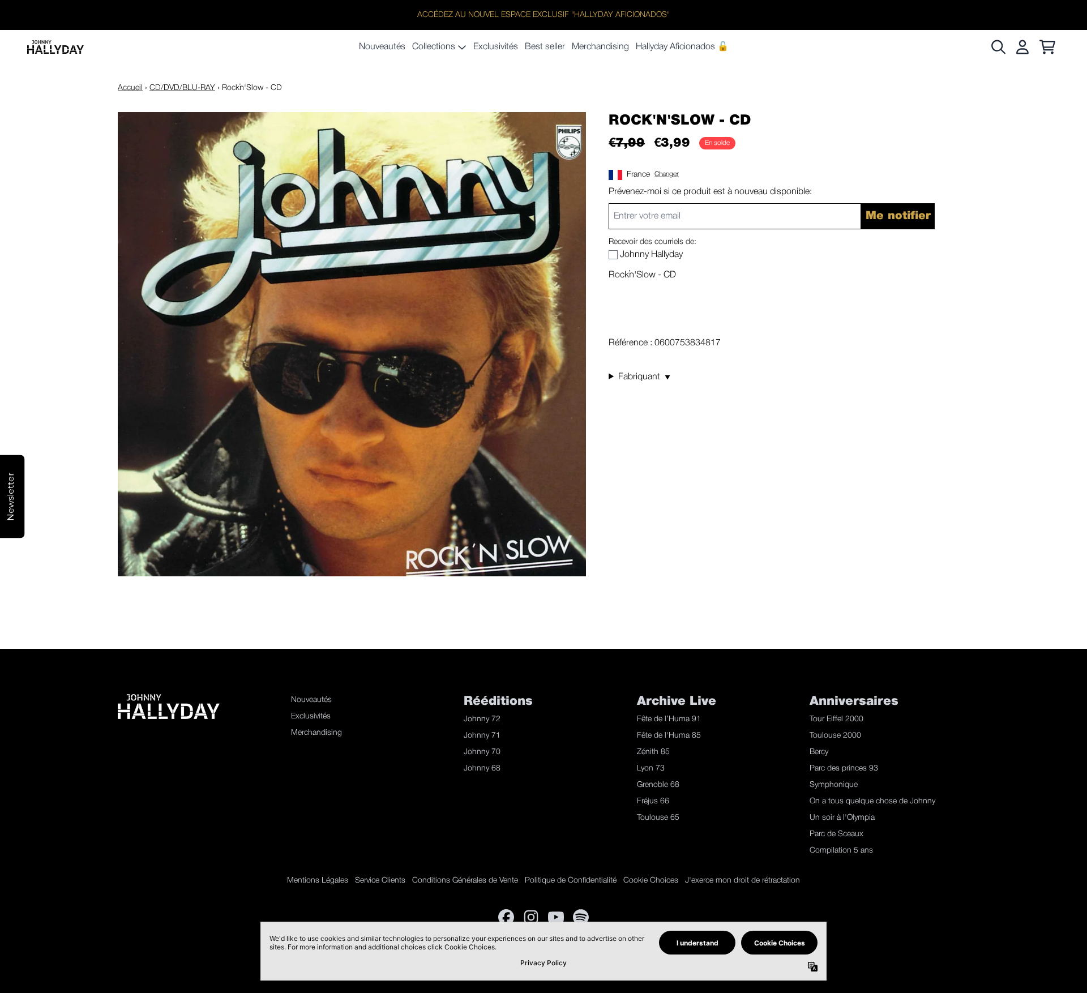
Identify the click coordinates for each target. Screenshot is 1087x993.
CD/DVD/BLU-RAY (182, 88)
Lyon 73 (651, 768)
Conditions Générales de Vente (465, 880)
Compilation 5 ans (841, 850)
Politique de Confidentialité (571, 880)
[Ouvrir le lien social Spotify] (580, 917)
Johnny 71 (482, 735)
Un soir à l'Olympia (842, 817)
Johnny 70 (482, 752)
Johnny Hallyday (651, 255)
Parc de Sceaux (836, 834)
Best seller (545, 47)
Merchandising (600, 47)
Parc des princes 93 (844, 768)
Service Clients (380, 880)
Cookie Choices (650, 880)
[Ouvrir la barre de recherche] (997, 47)
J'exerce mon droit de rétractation (742, 880)
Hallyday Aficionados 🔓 (682, 47)
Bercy (819, 752)
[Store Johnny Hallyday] (55, 47)
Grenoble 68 (658, 785)
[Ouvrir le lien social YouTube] (556, 917)
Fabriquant (644, 377)
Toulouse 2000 (835, 735)
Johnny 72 (482, 719)
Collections (433, 47)
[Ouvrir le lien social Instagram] (531, 917)
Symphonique (834, 785)
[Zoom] (352, 344)
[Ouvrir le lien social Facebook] (506, 917)
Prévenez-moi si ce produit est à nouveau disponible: (710, 192)
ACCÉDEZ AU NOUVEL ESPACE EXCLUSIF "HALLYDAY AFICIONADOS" (543, 15)
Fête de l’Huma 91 (669, 719)
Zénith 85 (653, 752)
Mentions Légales (317, 880)
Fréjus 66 (653, 801)
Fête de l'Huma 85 (669, 735)
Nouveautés (382, 47)
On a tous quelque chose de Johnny (872, 801)
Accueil (130, 88)
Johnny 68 (482, 768)
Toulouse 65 (658, 817)
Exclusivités (495, 47)
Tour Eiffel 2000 (836, 719)
